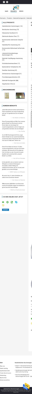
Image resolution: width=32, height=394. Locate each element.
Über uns (2, 366)
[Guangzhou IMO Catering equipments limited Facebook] (3, 2)
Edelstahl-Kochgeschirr (19, 18)
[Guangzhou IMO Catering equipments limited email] (4, 202)
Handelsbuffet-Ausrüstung (10, 45)
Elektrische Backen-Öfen (9, 36)
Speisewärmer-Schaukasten (10, 67)
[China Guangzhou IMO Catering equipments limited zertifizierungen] (7, 96)
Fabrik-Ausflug (4, 368)
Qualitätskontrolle (5, 370)
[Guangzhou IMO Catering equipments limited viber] (4, 205)
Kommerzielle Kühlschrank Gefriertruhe (13, 48)
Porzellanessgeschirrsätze (9, 77)
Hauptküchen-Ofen (7, 84)
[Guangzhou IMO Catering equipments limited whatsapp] (8, 202)
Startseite (2, 18)
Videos (21, 11)
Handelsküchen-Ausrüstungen (10, 26)
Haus (6, 11)
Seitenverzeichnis (5, 380)
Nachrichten (3, 377)
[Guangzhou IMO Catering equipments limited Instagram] (7, 2)
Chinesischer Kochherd (8, 33)
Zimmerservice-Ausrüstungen (10, 73)
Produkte (14, 11)
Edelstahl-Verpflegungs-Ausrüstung (12, 58)
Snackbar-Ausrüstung (8, 70)
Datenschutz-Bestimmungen (11, 388)
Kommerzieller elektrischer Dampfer (12, 40)
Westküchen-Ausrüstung (9, 29)
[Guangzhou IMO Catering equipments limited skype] (17, 202)
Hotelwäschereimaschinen (9, 63)
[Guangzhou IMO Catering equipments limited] (16, 7)
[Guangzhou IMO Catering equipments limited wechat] (13, 202)
